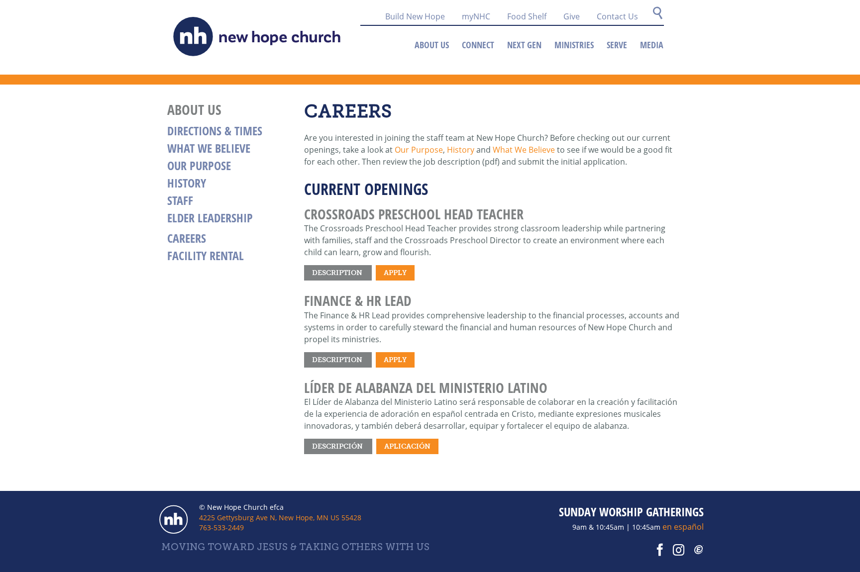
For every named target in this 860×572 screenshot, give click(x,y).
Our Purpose (419, 149)
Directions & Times (214, 130)
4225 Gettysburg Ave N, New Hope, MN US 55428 (280, 517)
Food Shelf (526, 16)
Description (338, 273)
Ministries (574, 45)
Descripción (338, 446)
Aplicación (407, 446)
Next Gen (524, 45)
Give (571, 16)
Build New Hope (415, 16)
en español (683, 526)
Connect (478, 45)
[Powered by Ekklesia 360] (699, 550)
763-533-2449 (221, 527)
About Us (432, 45)
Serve (617, 45)
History (460, 149)
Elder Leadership (210, 217)
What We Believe (524, 149)
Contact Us (617, 16)
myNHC (476, 16)
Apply (395, 273)
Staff (180, 200)
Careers (186, 238)
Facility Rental (205, 255)
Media (651, 45)
